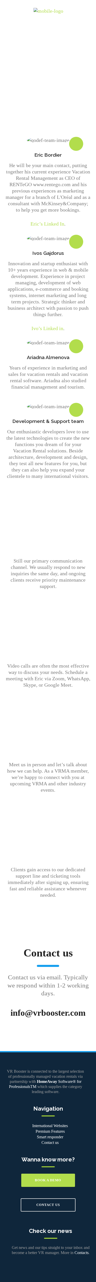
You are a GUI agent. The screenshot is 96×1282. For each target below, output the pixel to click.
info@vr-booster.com (48, 532)
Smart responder (50, 1137)
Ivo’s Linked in (47, 328)
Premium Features (50, 1131)
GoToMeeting (48, 637)
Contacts (81, 1252)
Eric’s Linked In (47, 224)
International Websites (50, 1126)
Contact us (50, 1142)
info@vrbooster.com (48, 1013)
